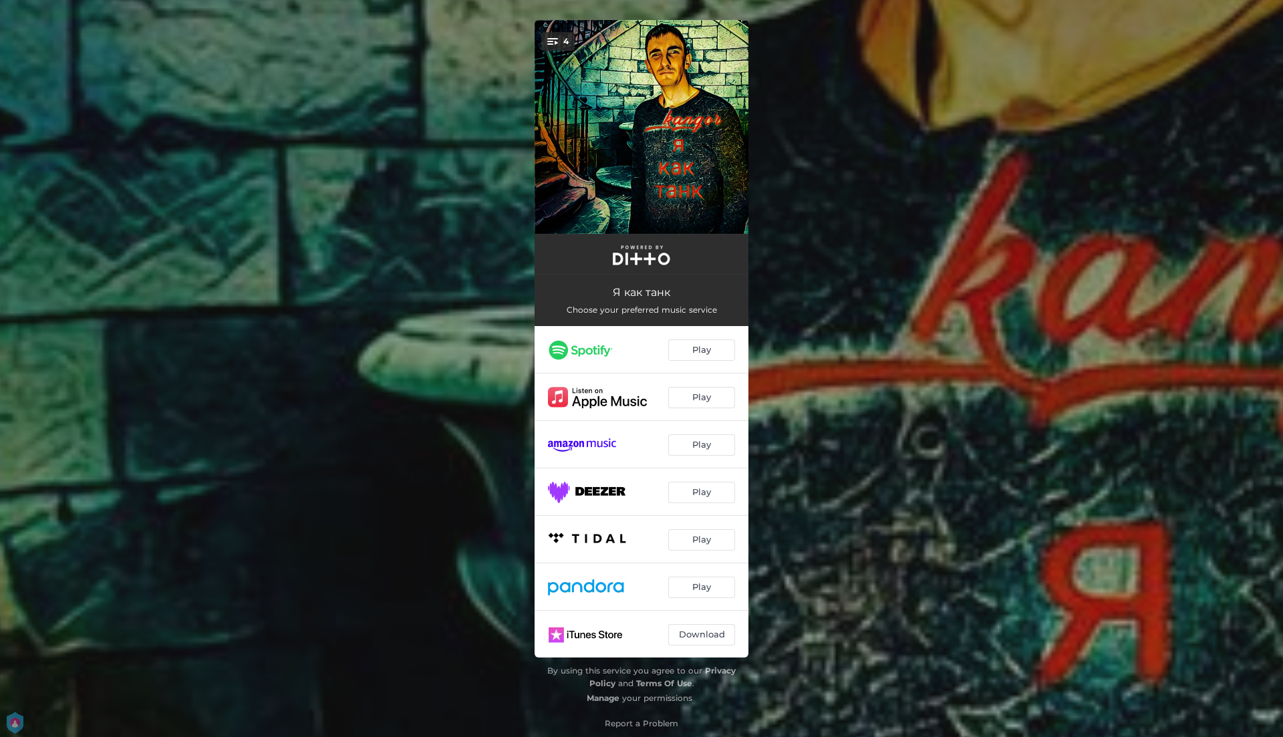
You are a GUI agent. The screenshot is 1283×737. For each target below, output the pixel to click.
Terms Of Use (664, 683)
